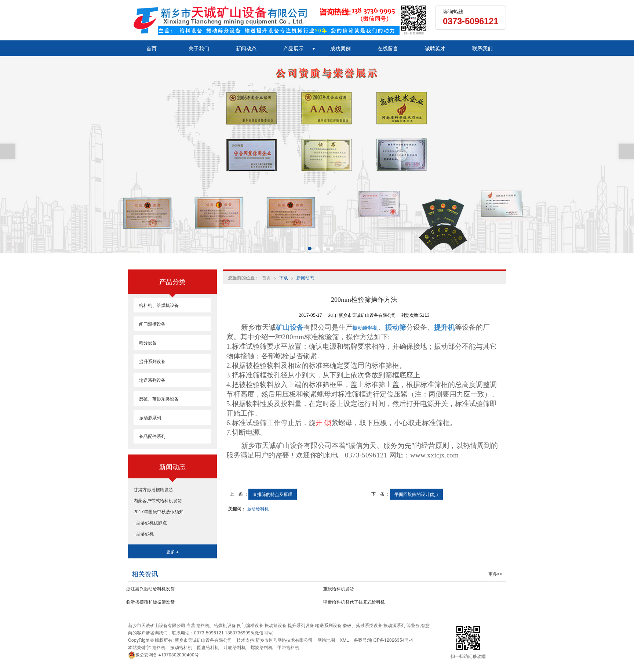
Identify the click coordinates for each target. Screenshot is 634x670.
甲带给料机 (288, 647)
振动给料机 (258, 508)
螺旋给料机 (262, 647)
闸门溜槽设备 (152, 323)
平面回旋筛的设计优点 (416, 494)
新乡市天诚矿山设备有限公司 (203, 640)
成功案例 (340, 48)
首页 (151, 48)
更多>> (495, 574)
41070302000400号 (167, 654)
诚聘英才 (435, 48)
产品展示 (293, 48)
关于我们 (199, 48)
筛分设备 (148, 342)
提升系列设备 (152, 361)
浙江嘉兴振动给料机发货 (150, 588)
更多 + (172, 551)
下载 (283, 277)
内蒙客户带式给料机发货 (158, 500)
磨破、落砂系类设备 (159, 398)
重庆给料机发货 (338, 588)
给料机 (158, 647)
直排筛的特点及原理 (272, 494)
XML (344, 640)
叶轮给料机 (235, 647)
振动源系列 (150, 417)
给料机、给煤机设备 (159, 305)
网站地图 (326, 640)
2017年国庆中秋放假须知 (158, 511)
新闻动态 (246, 48)
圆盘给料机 (208, 647)
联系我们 (482, 48)
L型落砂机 (144, 533)
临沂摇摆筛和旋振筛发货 (150, 601)
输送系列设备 (152, 380)
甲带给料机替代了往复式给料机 (354, 601)
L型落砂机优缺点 (150, 522)
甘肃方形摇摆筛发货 (153, 489)
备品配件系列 (152, 436)
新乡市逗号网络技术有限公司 (284, 640)
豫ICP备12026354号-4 (390, 640)
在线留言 (388, 48)
